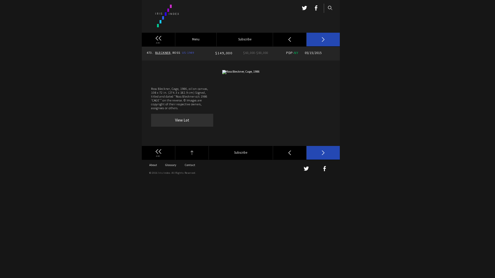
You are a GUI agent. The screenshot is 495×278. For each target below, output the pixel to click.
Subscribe (244, 39)
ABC (158, 42)
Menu (196, 39)
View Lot (182, 120)
